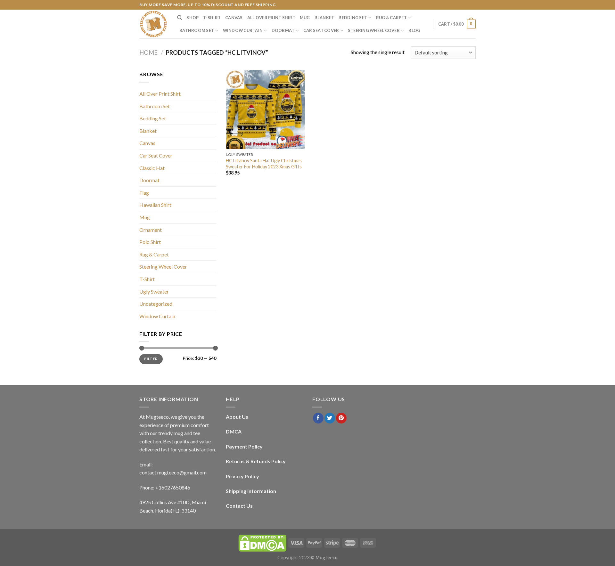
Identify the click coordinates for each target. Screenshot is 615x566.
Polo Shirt (150, 242)
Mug (305, 17)
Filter (151, 358)
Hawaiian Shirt (155, 205)
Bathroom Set (196, 30)
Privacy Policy (242, 476)
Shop (192, 17)
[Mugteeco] (153, 24)
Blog (414, 30)
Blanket (324, 17)
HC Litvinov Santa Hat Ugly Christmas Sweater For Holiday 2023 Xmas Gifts (264, 163)
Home (148, 52)
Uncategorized (155, 304)
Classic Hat (152, 168)
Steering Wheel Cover (374, 30)
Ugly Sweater (154, 291)
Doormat (283, 30)
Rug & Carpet (391, 17)
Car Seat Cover (321, 30)
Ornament (150, 230)
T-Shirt (212, 17)
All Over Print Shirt (271, 17)
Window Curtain (243, 30)
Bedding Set (353, 17)
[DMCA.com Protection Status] (262, 542)
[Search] (179, 18)
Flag (144, 193)
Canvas (234, 17)
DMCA (234, 431)
